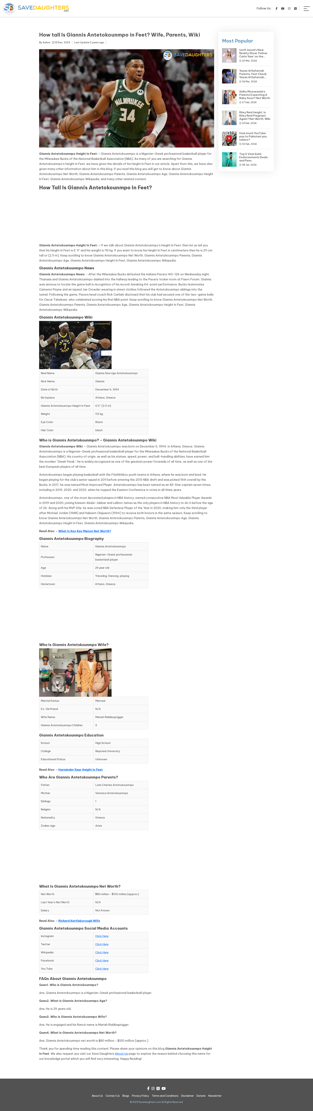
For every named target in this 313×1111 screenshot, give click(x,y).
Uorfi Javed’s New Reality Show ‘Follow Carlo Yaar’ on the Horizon (253, 54)
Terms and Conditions (165, 1095)
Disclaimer (187, 1095)
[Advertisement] (126, 217)
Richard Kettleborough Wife (79, 921)
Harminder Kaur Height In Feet (80, 769)
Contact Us (113, 1095)
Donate (201, 1095)
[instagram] (289, 8)
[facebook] (276, 8)
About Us (121, 1053)
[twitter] (295, 8)
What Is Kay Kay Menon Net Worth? (84, 531)
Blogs (125, 1095)
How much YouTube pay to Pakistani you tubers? (253, 136)
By (44, 42)
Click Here (101, 936)
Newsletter (215, 1095)
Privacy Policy (140, 1095)
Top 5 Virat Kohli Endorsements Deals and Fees (253, 157)
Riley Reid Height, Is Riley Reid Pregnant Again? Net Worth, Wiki (254, 116)
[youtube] (282, 8)
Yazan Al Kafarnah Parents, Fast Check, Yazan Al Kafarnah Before (253, 75)
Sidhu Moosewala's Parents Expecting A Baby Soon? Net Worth (254, 95)
